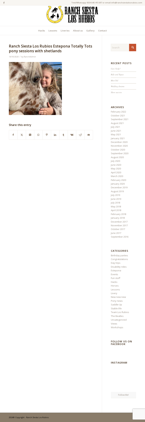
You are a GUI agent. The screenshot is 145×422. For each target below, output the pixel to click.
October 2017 (118, 229)
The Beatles (117, 316)
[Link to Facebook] (4, 2)
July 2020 (115, 161)
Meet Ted (114, 80)
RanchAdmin (30, 56)
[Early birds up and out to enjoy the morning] (123, 369)
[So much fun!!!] (132, 387)
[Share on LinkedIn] (55, 134)
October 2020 (118, 149)
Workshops (117, 327)
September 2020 (119, 153)
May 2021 (116, 134)
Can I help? (116, 68)
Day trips (115, 262)
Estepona (116, 270)
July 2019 (115, 195)
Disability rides (119, 266)
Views (114, 323)
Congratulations (119, 259)
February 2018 (118, 214)
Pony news (117, 300)
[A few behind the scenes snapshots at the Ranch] (123, 378)
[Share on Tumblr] (63, 134)
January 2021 (118, 138)
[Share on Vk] (72, 134)
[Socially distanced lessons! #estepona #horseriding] (132, 369)
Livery (114, 293)
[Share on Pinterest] (47, 134)
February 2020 (118, 180)
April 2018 (116, 210)
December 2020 (119, 142)
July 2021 (115, 126)
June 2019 (116, 198)
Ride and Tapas (117, 74)
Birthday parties (119, 255)
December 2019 (119, 187)
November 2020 (119, 145)
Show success (116, 92)
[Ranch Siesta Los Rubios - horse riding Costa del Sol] (72, 15)
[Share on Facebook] (13, 134)
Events (114, 274)
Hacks (114, 282)
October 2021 (118, 115)
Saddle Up (116, 304)
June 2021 (116, 130)
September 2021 (119, 119)
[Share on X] (22, 134)
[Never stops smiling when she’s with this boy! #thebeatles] (115, 387)
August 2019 (117, 191)
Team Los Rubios (120, 312)
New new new (118, 297)
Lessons (115, 289)
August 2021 (117, 123)
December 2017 (119, 221)
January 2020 (118, 183)
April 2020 (116, 172)
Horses (115, 285)
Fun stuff (115, 278)
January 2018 (118, 217)
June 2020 (116, 164)
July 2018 (115, 202)
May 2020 (116, 168)
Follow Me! (123, 394)
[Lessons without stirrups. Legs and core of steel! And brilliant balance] (115, 369)
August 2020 (117, 157)
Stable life (116, 308)
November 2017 (119, 225)
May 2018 (116, 206)
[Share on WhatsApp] (38, 134)
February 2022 (118, 111)
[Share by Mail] (89, 134)
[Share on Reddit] (80, 134)
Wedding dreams (117, 86)
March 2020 (117, 176)
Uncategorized (119, 319)
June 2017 (116, 233)
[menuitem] (41, 30)
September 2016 (119, 236)
